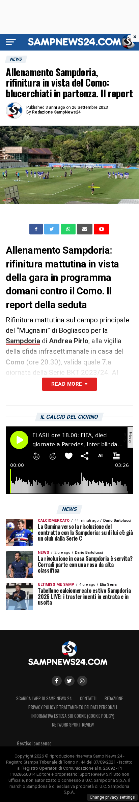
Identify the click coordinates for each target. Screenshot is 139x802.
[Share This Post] (69, 229)
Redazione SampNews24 (56, 112)
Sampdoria (23, 341)
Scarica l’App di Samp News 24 (44, 698)
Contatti (88, 698)
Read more (66, 384)
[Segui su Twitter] (69, 681)
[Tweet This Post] (52, 229)
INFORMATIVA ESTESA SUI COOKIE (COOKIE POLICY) (72, 716)
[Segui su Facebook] (57, 681)
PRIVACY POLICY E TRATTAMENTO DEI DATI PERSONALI (72, 707)
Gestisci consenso (34, 743)
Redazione (114, 698)
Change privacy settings (112, 797)
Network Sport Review (73, 724)
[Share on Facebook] (36, 229)
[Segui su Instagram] (82, 681)
